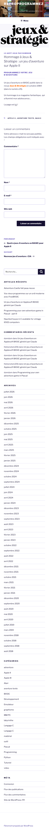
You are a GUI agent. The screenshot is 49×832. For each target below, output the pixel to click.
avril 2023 (8, 529)
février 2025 (10, 455)
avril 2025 (8, 445)
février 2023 (10, 535)
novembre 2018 (11, 635)
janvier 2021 (9, 593)
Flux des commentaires (15, 795)
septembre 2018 (11, 646)
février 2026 (10, 413)
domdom (26, 53)
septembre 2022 (11, 550)
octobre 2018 (10, 640)
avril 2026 (8, 408)
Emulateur (9, 704)
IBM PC (7, 715)
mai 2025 (8, 439)
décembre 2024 (11, 466)
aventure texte (25, 118)
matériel (8, 736)
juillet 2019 (9, 625)
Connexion (9, 784)
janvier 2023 (10, 540)
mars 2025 (9, 450)
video (6, 768)
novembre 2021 (11, 572)
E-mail (7, 195)
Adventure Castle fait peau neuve (19, 288)
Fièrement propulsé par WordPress (18, 826)
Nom (7, 182)
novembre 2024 (11, 471)
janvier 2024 (10, 503)
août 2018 (8, 651)
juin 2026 (8, 397)
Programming (10, 752)
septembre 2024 (12, 482)
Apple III (7, 678)
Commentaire (11, 146)
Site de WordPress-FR (14, 800)
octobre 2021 (10, 577)
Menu (25, 21)
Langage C (9, 725)
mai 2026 (8, 402)
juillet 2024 (9, 487)
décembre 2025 (11, 423)
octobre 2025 (10, 429)
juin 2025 (8, 434)
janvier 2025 (10, 461)
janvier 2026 (10, 418)
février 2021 (9, 588)
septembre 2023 (12, 519)
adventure (8, 667)
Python (7, 757)
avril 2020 (8, 619)
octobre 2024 (10, 476)
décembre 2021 (11, 566)
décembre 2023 (11, 508)
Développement (11, 699)
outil (6, 741)
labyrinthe (8, 720)
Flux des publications (13, 789)
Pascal (7, 747)
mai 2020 (8, 614)
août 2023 (8, 524)
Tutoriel (7, 763)
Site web (8, 209)
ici (16, 104)
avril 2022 (8, 561)
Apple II (12, 118)
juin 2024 (8, 492)
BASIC (38, 118)
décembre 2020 (11, 598)
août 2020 (8, 609)
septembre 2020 (12, 603)
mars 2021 (9, 582)
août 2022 (8, 556)
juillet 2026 (9, 392)
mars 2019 (9, 630)
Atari (6, 683)
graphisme (9, 710)
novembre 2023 (11, 513)
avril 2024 (8, 498)
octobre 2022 (10, 545)
